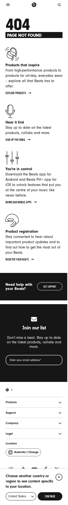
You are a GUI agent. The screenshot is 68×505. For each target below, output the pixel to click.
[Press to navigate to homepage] (34, 4)
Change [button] (26, 453)
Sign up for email (15, 140)
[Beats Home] (7, 389)
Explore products (15, 93)
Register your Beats (17, 260)
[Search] (59, 4)
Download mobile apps (18, 202)
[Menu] (8, 4)
